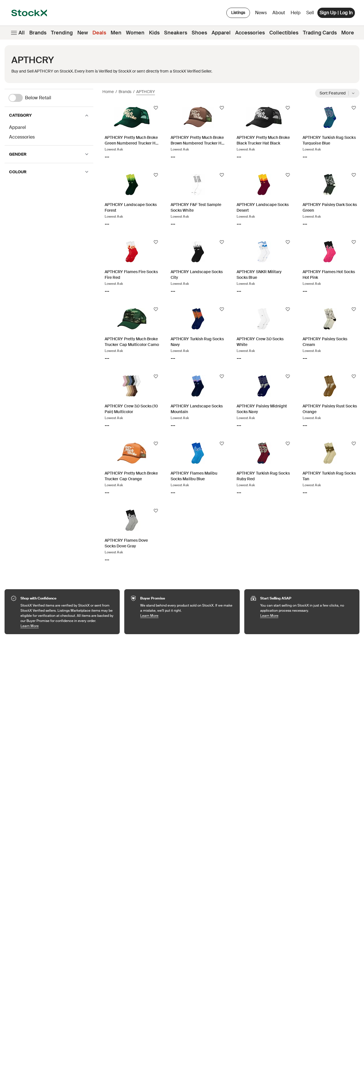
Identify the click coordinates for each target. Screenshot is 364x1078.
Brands (37, 32)
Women (135, 32)
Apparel (221, 32)
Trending (62, 32)
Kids (154, 32)
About (279, 14)
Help (296, 13)
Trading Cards (320, 32)
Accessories (250, 32)
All (21, 32)
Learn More (67, 625)
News (261, 13)
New (82, 32)
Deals (99, 32)
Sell (310, 13)
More (347, 32)
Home (108, 91)
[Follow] (156, 108)
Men (116, 32)
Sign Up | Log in (336, 13)
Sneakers (175, 32)
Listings (238, 12)
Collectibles (283, 32)
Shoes (199, 32)
